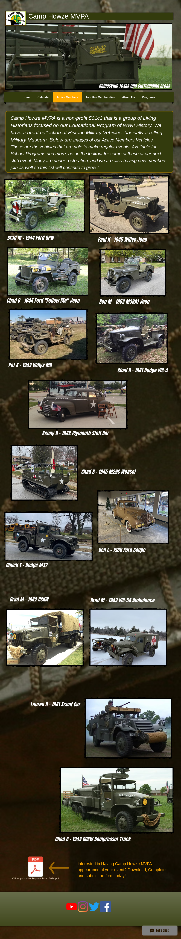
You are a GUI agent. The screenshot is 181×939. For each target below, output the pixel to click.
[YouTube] (71, 906)
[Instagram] (83, 906)
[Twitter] (94, 906)
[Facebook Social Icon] (105, 906)
